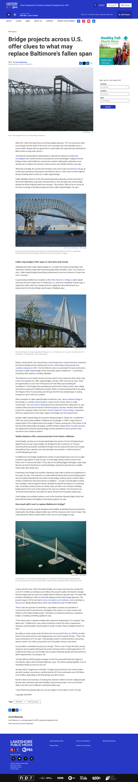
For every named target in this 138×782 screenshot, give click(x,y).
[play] (9, 15)
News (28, 21)
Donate (126, 5)
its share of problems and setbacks (55, 600)
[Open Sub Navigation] (13, 21)
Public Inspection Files (56, 741)
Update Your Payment (66, 21)
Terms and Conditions (83, 741)
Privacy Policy (54, 745)
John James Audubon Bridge (68, 399)
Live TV (113, 5)
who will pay (78, 169)
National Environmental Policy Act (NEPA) (61, 633)
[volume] (15, 14)
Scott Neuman (21, 62)
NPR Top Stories (33, 702)
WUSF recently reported (75, 426)
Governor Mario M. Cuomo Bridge (60, 410)
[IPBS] (112, 777)
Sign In (101, 5)
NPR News (12, 32)
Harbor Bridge (40, 402)
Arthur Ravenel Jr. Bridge (60, 280)
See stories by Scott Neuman (20, 723)
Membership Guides (109, 741)
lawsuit (18, 603)
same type (34, 405)
